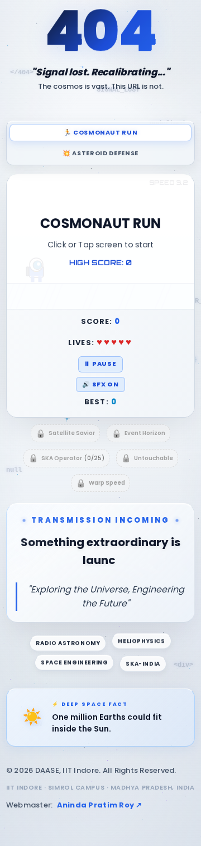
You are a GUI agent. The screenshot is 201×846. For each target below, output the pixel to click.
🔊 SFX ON (100, 384)
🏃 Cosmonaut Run (101, 132)
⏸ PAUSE (100, 363)
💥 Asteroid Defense (100, 153)
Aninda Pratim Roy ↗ (99, 787)
